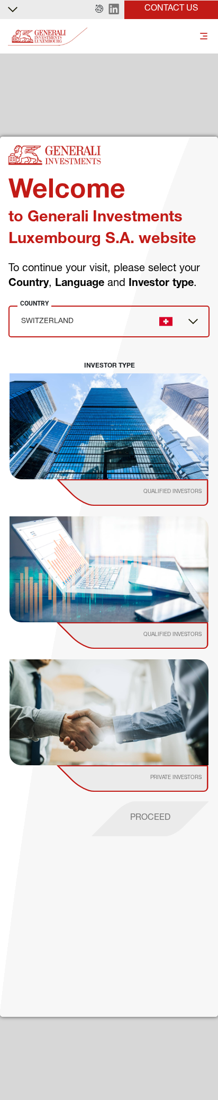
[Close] (203, 1011)
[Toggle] (204, 36)
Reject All (108, 1068)
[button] (99, 9)
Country (34, 303)
